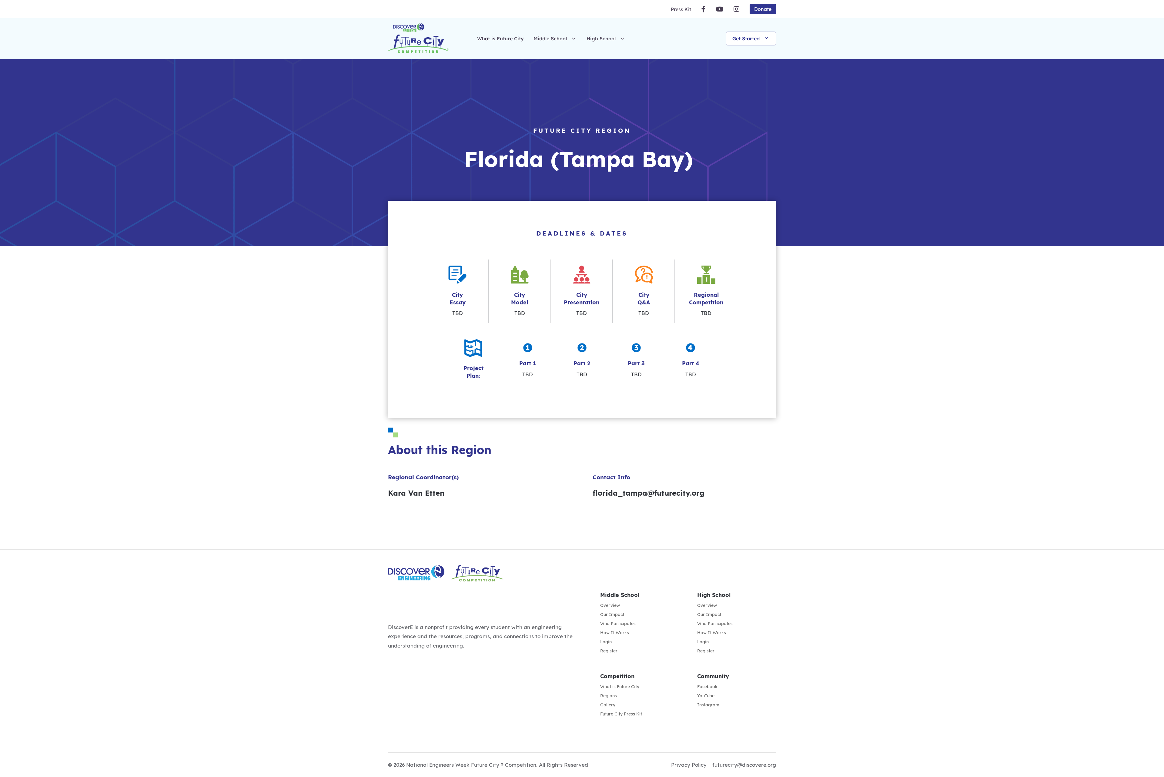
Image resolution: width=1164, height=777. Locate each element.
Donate (762, 9)
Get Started (746, 38)
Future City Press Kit (621, 714)
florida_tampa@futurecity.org (648, 492)
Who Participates (618, 623)
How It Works (614, 633)
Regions (608, 696)
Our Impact (612, 614)
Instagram (708, 705)
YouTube (705, 696)
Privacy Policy (689, 765)
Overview (610, 605)
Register (608, 651)
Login (606, 642)
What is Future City (500, 38)
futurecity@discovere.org (744, 765)
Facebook (707, 687)
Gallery (607, 705)
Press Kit (681, 9)
